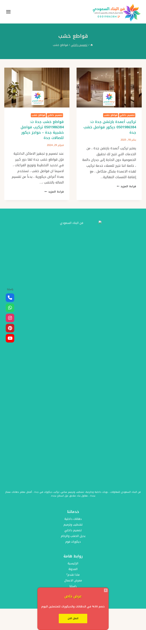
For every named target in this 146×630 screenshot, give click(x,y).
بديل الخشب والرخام (73, 536)
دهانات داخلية (73, 519)
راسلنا (73, 586)
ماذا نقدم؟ (73, 575)
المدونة (73, 569)
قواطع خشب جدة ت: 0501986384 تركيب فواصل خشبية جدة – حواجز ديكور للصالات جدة (42, 129)
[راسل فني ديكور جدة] (10, 308)
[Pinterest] (10, 328)
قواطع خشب (111, 115)
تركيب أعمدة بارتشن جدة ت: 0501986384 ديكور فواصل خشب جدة (110, 127)
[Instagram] (10, 318)
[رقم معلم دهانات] (10, 297)
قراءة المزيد (126, 186)
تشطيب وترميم (73, 524)
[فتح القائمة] (8, 11)
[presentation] (109, 87)
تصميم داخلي (127, 115)
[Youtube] (10, 338)
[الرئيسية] (91, 45)
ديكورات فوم (73, 541)
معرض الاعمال (73, 580)
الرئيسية (73, 563)
